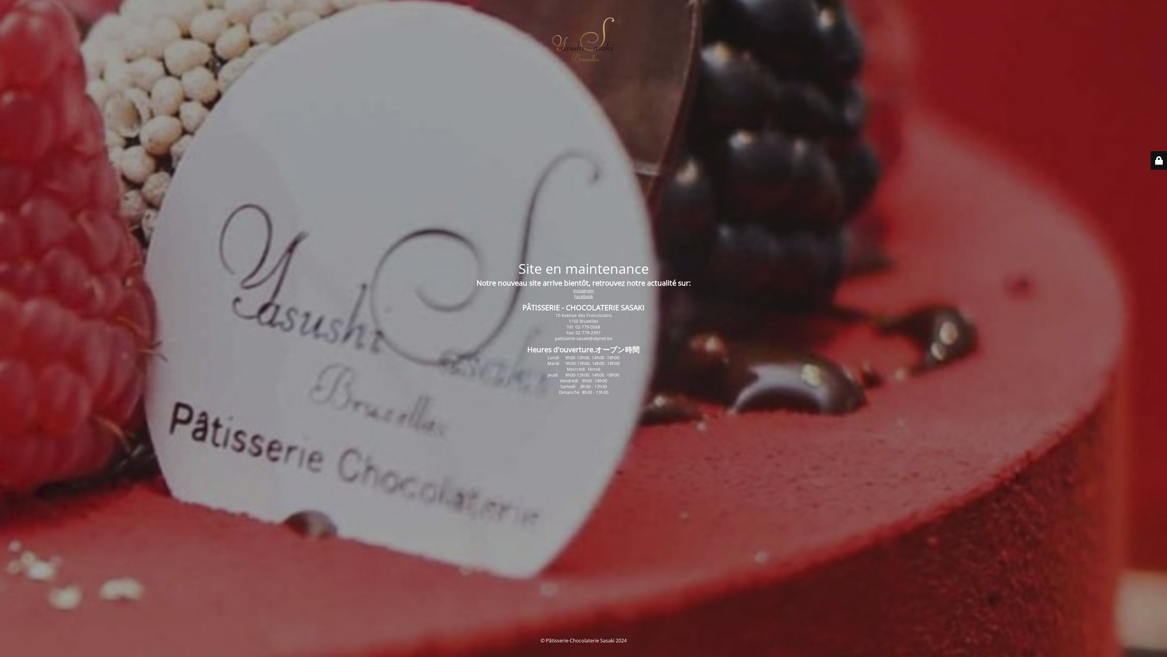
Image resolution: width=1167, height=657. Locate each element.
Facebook (583, 296)
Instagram (583, 291)
